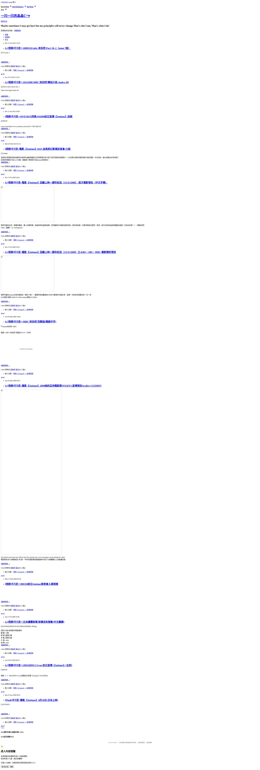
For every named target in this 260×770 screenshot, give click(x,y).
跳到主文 (4, 21)
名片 (6, 39)
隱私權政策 (141, 742)
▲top (2, 74)
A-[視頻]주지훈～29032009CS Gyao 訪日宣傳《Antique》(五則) (38, 665)
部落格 (7, 37)
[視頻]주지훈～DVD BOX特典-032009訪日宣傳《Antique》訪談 (38, 116)
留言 (17, 66)
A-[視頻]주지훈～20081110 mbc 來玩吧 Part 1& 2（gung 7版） (38, 48)
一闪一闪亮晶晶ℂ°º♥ (15, 16)
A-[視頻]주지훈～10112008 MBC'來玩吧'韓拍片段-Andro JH (37, 82)
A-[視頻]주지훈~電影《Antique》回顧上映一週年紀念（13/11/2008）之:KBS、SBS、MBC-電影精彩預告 (60, 252)
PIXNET (115, 742)
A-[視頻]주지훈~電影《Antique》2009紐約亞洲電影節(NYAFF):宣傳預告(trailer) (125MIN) (53, 385)
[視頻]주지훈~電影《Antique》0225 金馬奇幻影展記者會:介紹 (37, 149)
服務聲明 (149, 742)
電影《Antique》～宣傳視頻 (23, 70)
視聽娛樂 (17, 30)
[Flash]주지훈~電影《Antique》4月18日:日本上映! (31, 700)
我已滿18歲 (5, 767)
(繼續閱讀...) (5, 62)
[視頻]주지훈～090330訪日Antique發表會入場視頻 (31, 584)
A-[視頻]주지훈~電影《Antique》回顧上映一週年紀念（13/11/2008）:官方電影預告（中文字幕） (56, 182)
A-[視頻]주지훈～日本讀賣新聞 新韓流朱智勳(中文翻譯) (34, 622)
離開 (11, 767)
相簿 (6, 35)
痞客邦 (12, 66)
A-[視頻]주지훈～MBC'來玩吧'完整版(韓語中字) (30, 321)
